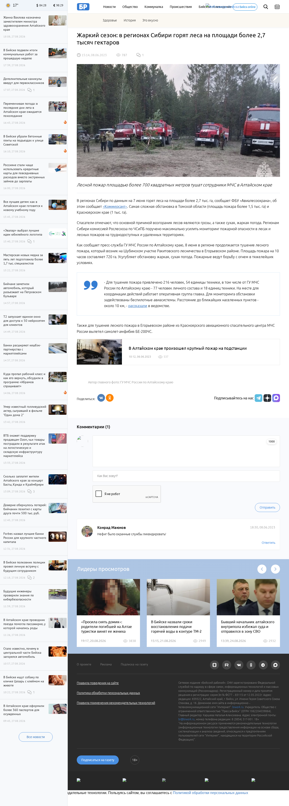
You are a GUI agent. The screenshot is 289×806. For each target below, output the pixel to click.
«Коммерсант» (115, 206)
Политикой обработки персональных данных (210, 793)
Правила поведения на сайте (98, 683)
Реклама (106, 664)
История (130, 20)
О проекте (84, 664)
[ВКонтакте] (101, 398)
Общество (130, 7)
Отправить (267, 507)
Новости (109, 7)
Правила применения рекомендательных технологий (116, 703)
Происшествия (181, 7)
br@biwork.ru (186, 719)
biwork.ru (238, 707)
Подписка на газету (134, 664)
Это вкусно (150, 20)
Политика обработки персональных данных (108, 693)
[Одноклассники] (110, 398)
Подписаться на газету (97, 760)
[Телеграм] (258, 398)
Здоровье (110, 20)
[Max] (276, 398)
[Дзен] (266, 398)
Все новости (36, 737)
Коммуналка (153, 7)
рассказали (137, 306)
